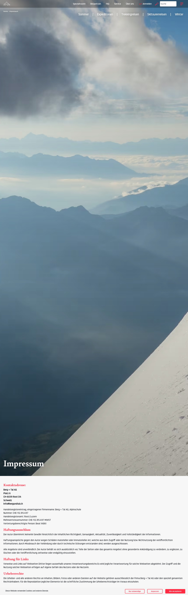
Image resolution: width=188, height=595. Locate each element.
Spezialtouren (79, 3)
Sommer (83, 14)
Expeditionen (105, 14)
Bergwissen (95, 3)
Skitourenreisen (157, 14)
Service (117, 3)
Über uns (130, 3)
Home (5, 11)
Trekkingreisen (130, 14)
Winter (179, 14)
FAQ (107, 3)
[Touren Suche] (156, 3)
